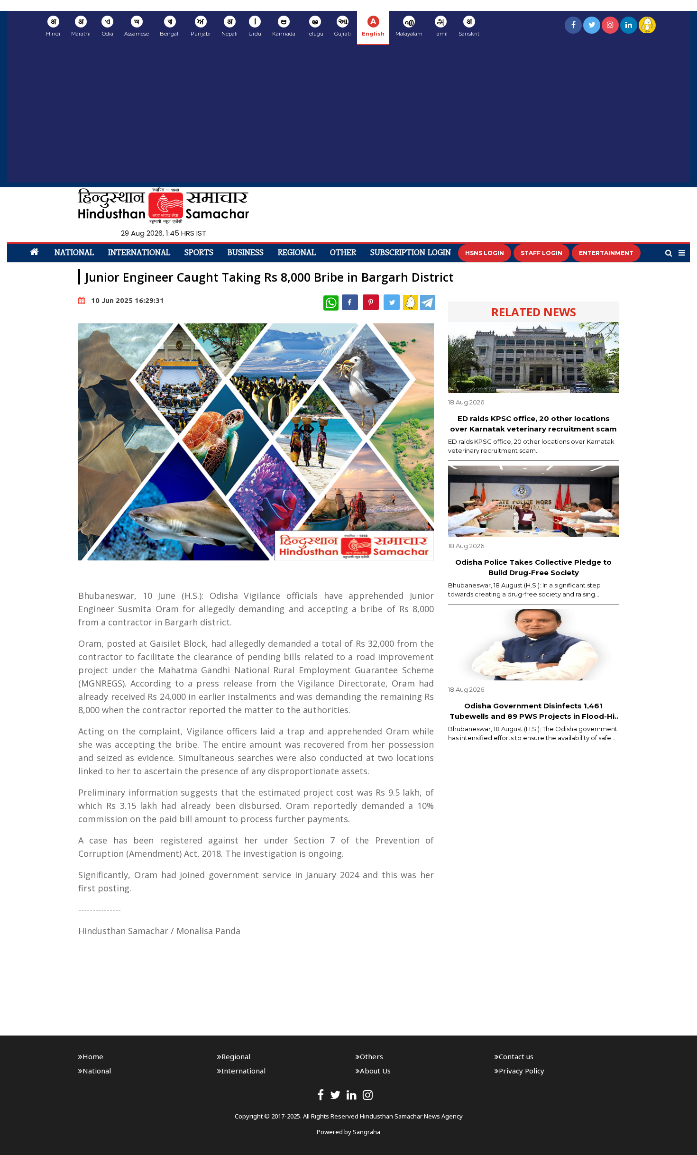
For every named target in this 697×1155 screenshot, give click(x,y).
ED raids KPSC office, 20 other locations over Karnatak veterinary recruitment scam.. (531, 446)
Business (246, 253)
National (74, 253)
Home (93, 1056)
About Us (375, 1070)
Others (371, 1056)
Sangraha (366, 1132)
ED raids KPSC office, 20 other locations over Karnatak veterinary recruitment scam (533, 424)
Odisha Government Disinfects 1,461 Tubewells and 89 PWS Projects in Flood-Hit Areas (533, 711)
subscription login (410, 253)
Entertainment (606, 253)
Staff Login (541, 253)
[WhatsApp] (331, 303)
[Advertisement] (348, 116)
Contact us (516, 1056)
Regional (297, 253)
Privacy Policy (521, 1070)
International (139, 253)
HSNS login (484, 253)
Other (343, 253)
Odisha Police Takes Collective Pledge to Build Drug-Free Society (533, 568)
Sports (198, 253)
